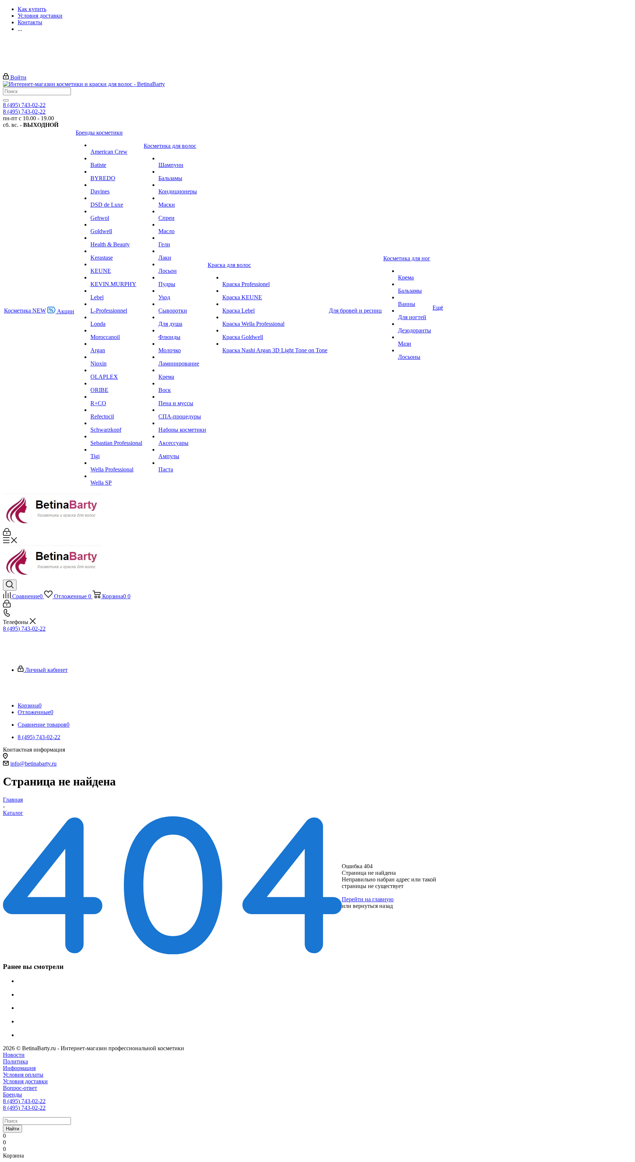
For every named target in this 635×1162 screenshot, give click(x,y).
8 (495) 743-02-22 (24, 105)
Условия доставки (25, 1081)
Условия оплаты (23, 1075)
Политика (15, 1061)
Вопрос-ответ (20, 1088)
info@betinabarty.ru (33, 763)
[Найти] (6, 100)
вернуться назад (373, 906)
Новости (14, 1055)
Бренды (12, 1094)
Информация (19, 1068)
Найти (12, 1128)
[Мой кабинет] (7, 534)
